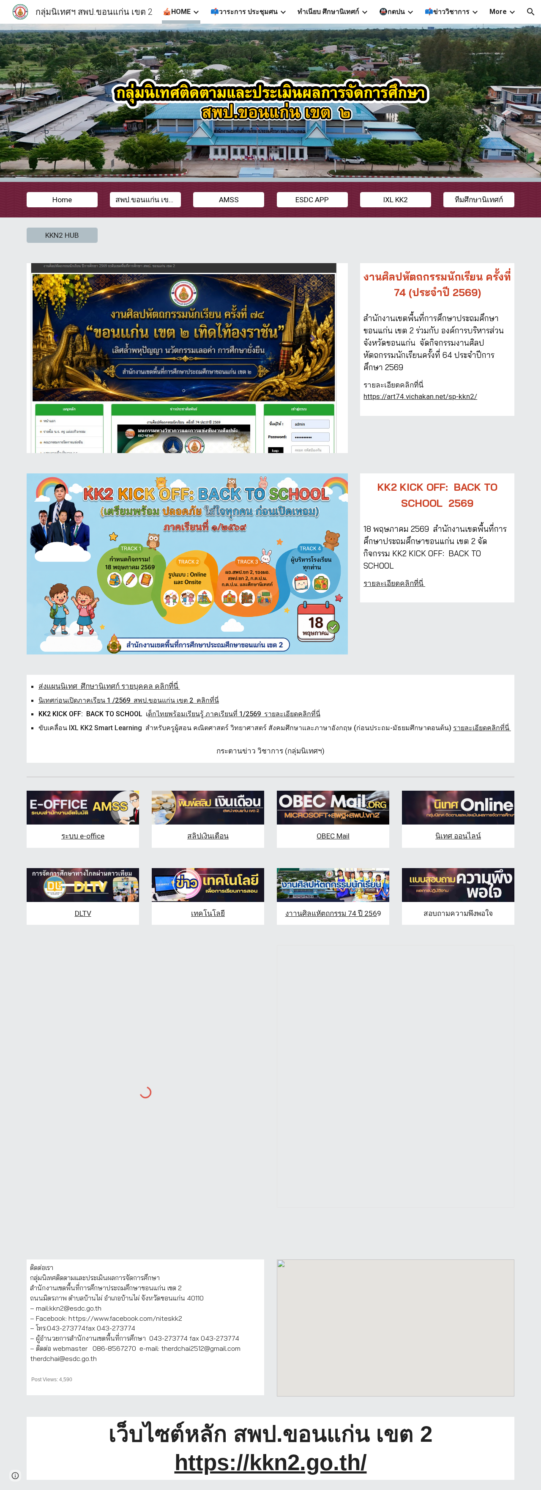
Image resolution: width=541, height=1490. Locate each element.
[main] (437, 284)
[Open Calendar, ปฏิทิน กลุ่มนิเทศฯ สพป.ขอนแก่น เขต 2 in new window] (498, 956)
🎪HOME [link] (177, 12)
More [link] (498, 12)
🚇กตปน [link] (392, 12)
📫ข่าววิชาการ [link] (447, 12)
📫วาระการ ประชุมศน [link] (244, 12)
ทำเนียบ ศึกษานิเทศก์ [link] (328, 12)
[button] (531, 12)
